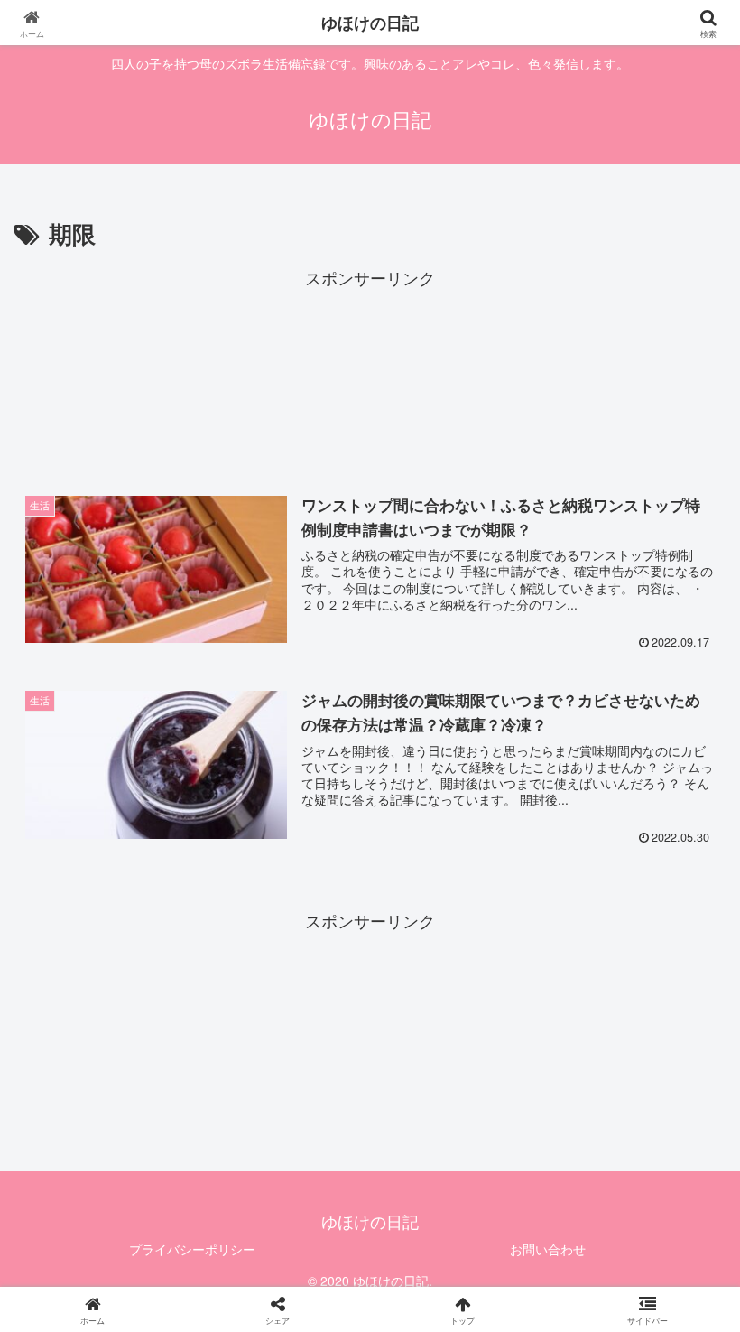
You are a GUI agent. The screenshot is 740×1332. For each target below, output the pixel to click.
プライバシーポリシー (192, 1249)
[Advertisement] (370, 376)
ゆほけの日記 (370, 22)
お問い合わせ (548, 1249)
